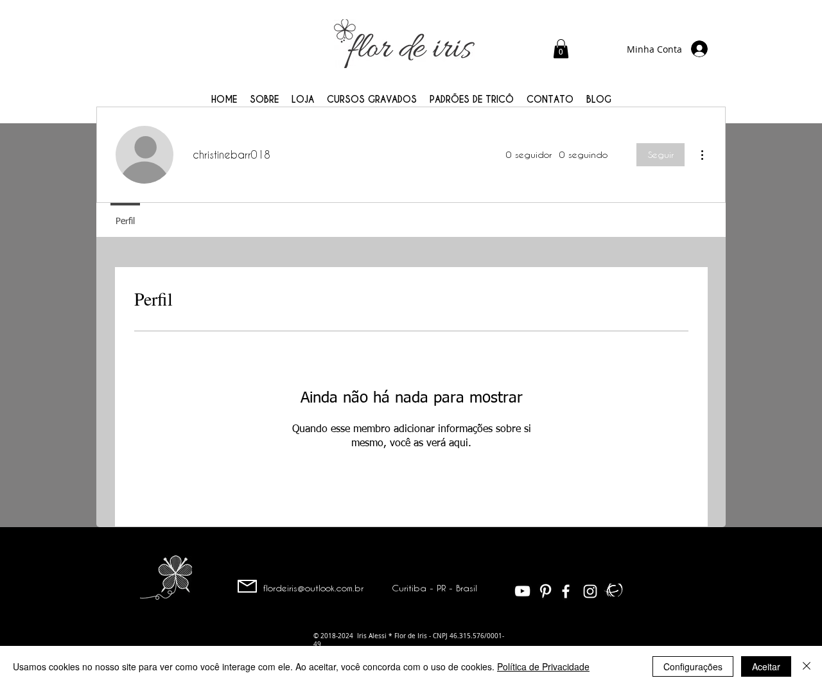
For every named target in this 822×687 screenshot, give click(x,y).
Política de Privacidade (543, 666)
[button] (561, 48)
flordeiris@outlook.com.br (313, 587)
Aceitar (766, 666)
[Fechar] (806, 666)
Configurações (692, 666)
